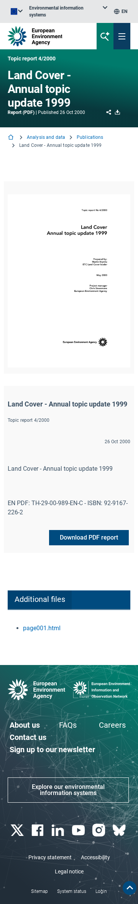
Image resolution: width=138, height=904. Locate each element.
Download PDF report (89, 537)
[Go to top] (129, 888)
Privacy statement (50, 857)
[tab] (40, 600)
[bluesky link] (120, 830)
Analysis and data (46, 137)
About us (25, 725)
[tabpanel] (69, 628)
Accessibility (95, 857)
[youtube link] (79, 830)
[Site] (46, 36)
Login (101, 891)
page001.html (42, 628)
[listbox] (68, 11)
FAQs (68, 725)
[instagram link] (99, 830)
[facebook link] (38, 830)
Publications (90, 137)
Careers (112, 725)
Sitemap (39, 891)
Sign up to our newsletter (52, 749)
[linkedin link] (59, 830)
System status (71, 891)
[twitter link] (18, 830)
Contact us (28, 737)
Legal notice (69, 871)
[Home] (11, 138)
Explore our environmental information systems (68, 790)
